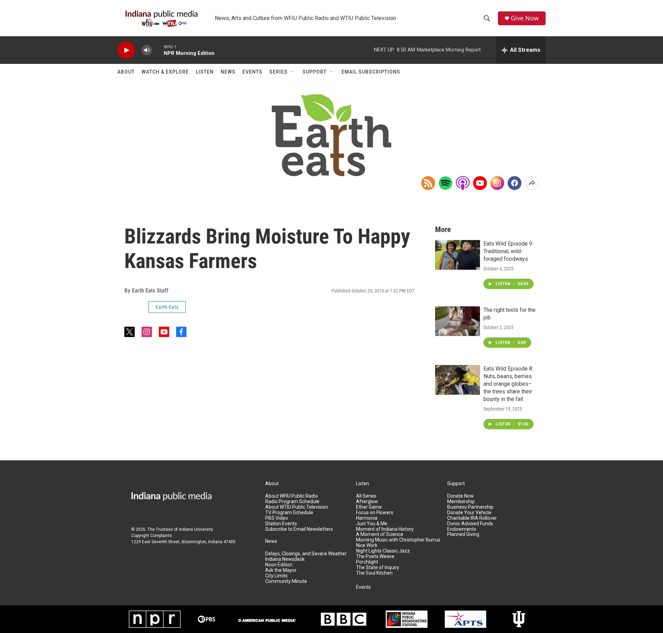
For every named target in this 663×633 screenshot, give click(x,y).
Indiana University (196, 529)
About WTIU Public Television (296, 507)
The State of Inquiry (377, 567)
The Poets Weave (375, 556)
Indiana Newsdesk (285, 559)
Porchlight (367, 562)
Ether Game (369, 507)
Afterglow (367, 501)
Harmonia (366, 518)
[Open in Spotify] (445, 183)
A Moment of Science (379, 534)
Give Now (525, 18)
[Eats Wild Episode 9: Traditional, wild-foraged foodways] (457, 255)
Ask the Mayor (281, 570)
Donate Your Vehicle (469, 512)
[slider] (158, 50)
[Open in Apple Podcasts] (463, 183)
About (126, 72)
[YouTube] (480, 183)
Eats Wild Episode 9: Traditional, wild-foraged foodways (508, 251)
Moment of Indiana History (385, 529)
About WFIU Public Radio (291, 496)
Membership (461, 501)
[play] (126, 50)
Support (314, 72)
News (228, 72)
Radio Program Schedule (292, 501)
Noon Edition (278, 564)
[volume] (147, 50)
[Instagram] (497, 183)
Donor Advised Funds (470, 523)
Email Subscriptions (371, 72)
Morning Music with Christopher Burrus (398, 540)
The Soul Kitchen (374, 573)
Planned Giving (463, 534)
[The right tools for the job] (457, 321)
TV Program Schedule (289, 512)
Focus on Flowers (374, 512)
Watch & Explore (165, 72)
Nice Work (366, 545)
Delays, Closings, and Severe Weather (306, 553)
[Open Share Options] (532, 183)
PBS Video (276, 518)
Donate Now (460, 496)
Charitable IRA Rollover (472, 518)
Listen (205, 72)
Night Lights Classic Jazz (383, 551)
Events (252, 72)
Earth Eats (167, 307)
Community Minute (286, 581)
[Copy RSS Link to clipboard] (428, 183)
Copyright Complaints (151, 535)
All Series (366, 496)
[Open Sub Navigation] (293, 72)
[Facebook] (514, 183)
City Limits (276, 575)
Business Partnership (470, 507)
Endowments (461, 529)
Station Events (281, 523)
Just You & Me (371, 523)
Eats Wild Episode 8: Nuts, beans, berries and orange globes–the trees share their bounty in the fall (508, 383)
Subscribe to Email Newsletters (299, 529)
